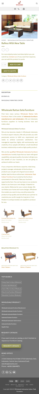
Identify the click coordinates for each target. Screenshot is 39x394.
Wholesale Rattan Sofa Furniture (21, 40)
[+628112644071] (19, 9)
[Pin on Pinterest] (17, 80)
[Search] (37, 3)
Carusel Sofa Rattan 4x (9, 218)
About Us (14, 384)
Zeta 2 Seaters (6, 267)
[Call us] (10, 372)
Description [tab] (6, 92)
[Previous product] (7, 49)
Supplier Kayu (5, 327)
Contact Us (20, 386)
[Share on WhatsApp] (3, 80)
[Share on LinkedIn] (21, 80)
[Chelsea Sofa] (9, 229)
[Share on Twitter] (10, 80)
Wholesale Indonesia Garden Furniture (12, 311)
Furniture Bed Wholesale (9, 285)
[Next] (37, 261)
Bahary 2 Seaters (25, 267)
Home (4, 40)
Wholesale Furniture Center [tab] (12, 100)
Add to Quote (10, 71)
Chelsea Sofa (5, 234)
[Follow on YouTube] (14, 372)
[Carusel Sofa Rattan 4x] (9, 213)
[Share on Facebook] (7, 80)
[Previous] (1, 261)
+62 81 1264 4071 (13, 366)
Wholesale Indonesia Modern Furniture (12, 314)
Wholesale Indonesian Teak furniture (11, 320)
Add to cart (15, 64)
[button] (3, 3)
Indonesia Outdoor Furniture (9, 317)
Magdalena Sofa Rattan (25, 218)
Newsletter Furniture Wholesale (11, 295)
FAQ (27, 384)
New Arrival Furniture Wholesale (11, 292)
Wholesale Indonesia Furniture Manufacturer (14, 308)
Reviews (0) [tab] (5, 96)
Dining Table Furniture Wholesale (11, 282)
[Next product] (3, 49)
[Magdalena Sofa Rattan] (26, 213)
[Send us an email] (7, 372)
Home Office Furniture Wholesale (11, 289)
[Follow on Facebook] (3, 372)
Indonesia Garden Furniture (9, 324)
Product (21, 384)
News (31, 384)
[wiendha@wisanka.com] (15, 9)
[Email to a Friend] (14, 80)
